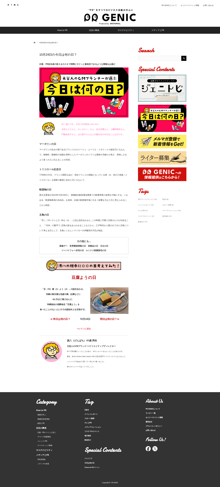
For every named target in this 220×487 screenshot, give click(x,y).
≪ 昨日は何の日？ (60, 318)
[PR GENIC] (110, 17)
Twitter (8, 4)
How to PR (62, 30)
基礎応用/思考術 (43, 419)
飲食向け (142, 222)
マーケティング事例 (44, 445)
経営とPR (40, 423)
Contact (14, 4)
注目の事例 (94, 30)
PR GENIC (114, 483)
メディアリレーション (171, 210)
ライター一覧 (151, 413)
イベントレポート (145, 205)
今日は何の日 (89, 463)
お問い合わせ (208, 5)
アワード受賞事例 (44, 437)
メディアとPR (157, 30)
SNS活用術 (41, 459)
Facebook (11, 4)
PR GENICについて (169, 5)
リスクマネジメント (146, 216)
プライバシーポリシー (154, 426)
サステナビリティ (126, 30)
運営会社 (149, 422)
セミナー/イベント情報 (190, 5)
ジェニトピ (88, 458)
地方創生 (166, 216)
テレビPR (143, 210)
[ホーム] (34, 42)
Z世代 (165, 199)
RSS (17, 4)
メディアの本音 (43, 464)
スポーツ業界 (168, 205)
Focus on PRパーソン (92, 467)
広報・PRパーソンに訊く (46, 432)
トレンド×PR (42, 441)
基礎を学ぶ (41, 415)
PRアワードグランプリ (147, 199)
